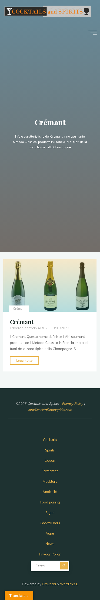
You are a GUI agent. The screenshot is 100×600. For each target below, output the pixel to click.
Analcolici (50, 492)
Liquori (50, 460)
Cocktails (50, 440)
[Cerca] (64, 565)
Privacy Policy (73, 404)
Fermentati (50, 471)
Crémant (19, 308)
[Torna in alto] (82, 582)
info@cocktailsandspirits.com (50, 410)
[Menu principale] (92, 32)
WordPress (68, 584)
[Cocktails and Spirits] (47, 11)
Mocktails (50, 481)
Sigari (50, 513)
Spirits (50, 450)
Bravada (48, 584)
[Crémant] (50, 285)
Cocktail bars (50, 523)
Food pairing (50, 502)
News (50, 544)
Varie (50, 533)
